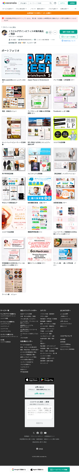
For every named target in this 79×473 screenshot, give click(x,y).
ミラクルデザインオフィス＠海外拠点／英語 (26, 32)
